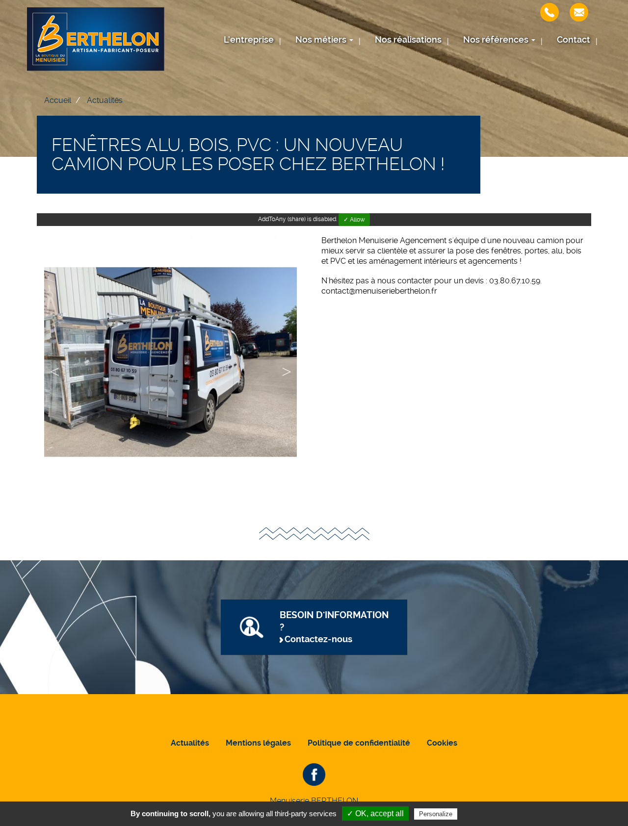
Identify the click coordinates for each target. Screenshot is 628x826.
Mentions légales (258, 743)
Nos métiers (321, 40)
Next (286, 373)
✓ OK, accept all (375, 813)
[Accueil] (95, 39)
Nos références (496, 40)
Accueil (57, 100)
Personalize (435, 814)
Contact (573, 40)
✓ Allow (354, 219)
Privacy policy (483, 814)
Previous (54, 373)
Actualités (105, 100)
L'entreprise (249, 40)
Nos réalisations (408, 40)
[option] (170, 362)
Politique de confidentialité (359, 743)
